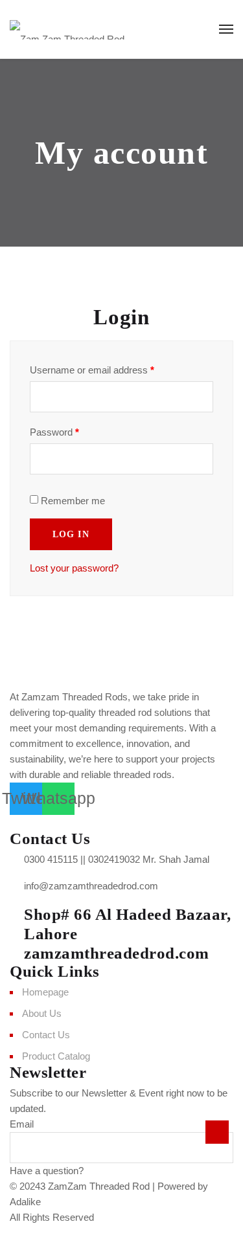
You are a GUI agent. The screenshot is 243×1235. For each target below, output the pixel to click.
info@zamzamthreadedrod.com (91, 885)
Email (22, 1123)
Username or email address (92, 369)
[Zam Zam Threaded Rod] (67, 29)
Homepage (45, 991)
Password (54, 432)
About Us (42, 1013)
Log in (70, 534)
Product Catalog (56, 1056)
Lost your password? (74, 567)
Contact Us (46, 1034)
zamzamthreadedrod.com (116, 953)
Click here (107, 1170)
